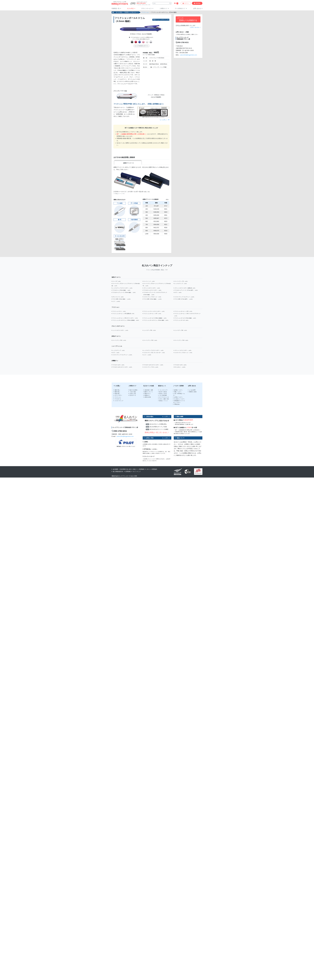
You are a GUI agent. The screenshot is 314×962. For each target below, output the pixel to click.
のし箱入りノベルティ (179, 399)
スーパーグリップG (181, 281)
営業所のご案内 (192, 391)
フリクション (145, 12)
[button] (164, 8)
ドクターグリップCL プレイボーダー (154, 352)
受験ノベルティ (178, 391)
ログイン (186, 3)
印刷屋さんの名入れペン (131, 12)
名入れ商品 (119, 12)
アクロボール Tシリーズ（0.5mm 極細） (124, 292)
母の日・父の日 (163, 393)
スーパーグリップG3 (150, 340)
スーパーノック (149, 281)
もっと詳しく (164, 119)
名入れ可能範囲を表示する (141, 45)
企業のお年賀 (147, 397)
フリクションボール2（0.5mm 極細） (185, 318)
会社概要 (115, 469)
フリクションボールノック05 (183, 311)
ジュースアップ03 (149, 330)
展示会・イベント (163, 400)
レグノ (116, 301)
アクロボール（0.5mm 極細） (121, 290)
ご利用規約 (141, 469)
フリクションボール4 (181, 320)
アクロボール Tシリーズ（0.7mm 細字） (186, 290)
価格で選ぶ (117, 390)
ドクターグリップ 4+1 (151, 367)
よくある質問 (192, 390)
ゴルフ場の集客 (163, 395)
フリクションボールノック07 (152, 313)
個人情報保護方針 (118, 471)
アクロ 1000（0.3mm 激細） (121, 299)
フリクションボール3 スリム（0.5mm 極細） (156, 320)
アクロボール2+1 (118, 364)
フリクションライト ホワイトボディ (154, 311)
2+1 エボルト (180, 367)
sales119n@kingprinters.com (188, 55)
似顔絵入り (147, 395)
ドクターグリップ (119, 400)
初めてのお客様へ (134, 390)
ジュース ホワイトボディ (120, 330)
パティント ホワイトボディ (183, 350)
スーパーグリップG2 (119, 340)
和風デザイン (147, 393)
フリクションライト (119, 311)
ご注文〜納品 (133, 391)
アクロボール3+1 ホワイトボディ (122, 367)
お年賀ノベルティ (178, 397)
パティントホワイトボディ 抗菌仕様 (185, 288)
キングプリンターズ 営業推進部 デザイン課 (125, 427)
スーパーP (116, 281)
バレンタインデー (163, 390)
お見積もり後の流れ (194, 27)
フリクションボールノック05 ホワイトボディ (125, 318)
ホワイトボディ (118, 395)
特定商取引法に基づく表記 (128, 469)
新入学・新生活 (163, 391)
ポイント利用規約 (152, 469)
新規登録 (198, 3)
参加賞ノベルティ (178, 390)
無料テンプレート (148, 391)
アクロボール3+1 (180, 364)
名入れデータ (133, 395)
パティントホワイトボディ (151, 288)
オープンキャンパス (164, 397)
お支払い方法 (133, 393)
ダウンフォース (118, 296)
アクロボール (118, 399)
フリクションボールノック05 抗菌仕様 (123, 313)
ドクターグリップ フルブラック (184, 296)
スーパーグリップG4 (181, 340)
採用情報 (128, 471)
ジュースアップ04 (180, 330)
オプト (178, 292)
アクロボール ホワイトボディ (152, 290)
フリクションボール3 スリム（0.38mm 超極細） (125, 320)
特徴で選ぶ (117, 393)
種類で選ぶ (117, 391)
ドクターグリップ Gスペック (152, 296)
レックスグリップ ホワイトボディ (122, 288)
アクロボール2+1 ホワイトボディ (153, 364)
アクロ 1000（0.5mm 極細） (152, 299)
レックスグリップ (180, 283)
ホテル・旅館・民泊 (164, 399)
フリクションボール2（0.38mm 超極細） (155, 318)
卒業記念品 (176, 404)
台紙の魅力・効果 (148, 390)
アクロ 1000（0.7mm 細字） (183, 299)
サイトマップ (137, 471)
